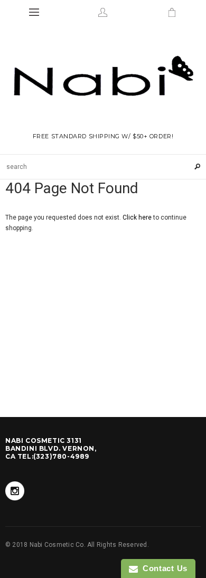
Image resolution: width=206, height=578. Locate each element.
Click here (138, 217)
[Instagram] (14, 490)
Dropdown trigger (103, 12)
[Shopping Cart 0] (171, 12)
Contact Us (163, 568)
